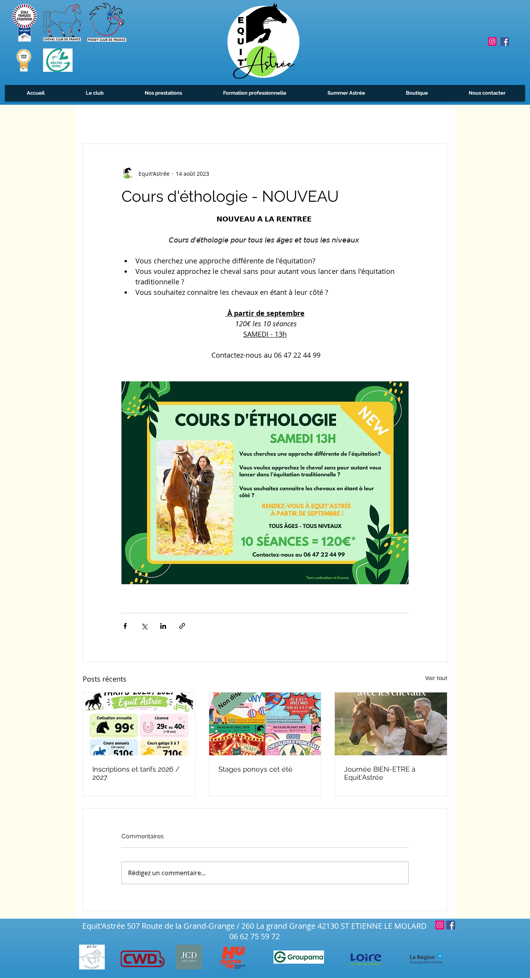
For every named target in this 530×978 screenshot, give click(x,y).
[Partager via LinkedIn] (163, 626)
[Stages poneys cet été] (265, 723)
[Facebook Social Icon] (505, 41)
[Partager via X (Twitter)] (144, 626)
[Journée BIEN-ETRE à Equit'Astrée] (391, 723)
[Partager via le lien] (182, 626)
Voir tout (436, 678)
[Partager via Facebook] (125, 626)
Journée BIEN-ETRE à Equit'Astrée (380, 773)
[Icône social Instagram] (492, 41)
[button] (94, 93)
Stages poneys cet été (255, 769)
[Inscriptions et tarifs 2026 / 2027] (139, 723)
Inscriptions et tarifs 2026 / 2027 (136, 773)
